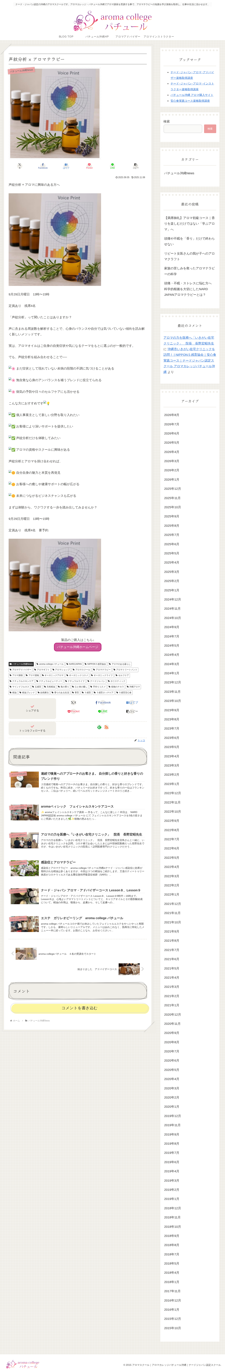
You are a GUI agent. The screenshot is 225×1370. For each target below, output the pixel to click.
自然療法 (44, 692)
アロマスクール (82, 669)
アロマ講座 (17, 675)
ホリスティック (118, 681)
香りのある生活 (61, 692)
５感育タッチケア (105, 692)
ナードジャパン (97, 681)
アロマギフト (43, 669)
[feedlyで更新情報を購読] (99, 727)
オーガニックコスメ (78, 675)
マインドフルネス (20, 687)
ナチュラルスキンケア (22, 681)
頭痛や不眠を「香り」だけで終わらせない (189, 241)
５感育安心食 (125, 692)
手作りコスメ (99, 687)
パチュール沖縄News (22, 664)
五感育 (38, 687)
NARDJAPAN (75, 664)
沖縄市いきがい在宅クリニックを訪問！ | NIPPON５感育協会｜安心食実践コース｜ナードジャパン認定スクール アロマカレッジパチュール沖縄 (189, 360)
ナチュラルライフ (76, 681)
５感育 (88, 692)
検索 (166, 121)
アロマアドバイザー (21, 669)
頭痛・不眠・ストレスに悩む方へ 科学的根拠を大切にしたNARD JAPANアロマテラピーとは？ (189, 288)
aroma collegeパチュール (51, 664)
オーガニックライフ (103, 675)
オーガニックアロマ (53, 675)
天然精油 (51, 687)
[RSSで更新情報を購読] (106, 727)
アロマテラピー (103, 669)
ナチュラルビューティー (50, 681)
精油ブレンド (28, 692)
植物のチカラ (117, 687)
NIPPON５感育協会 (96, 664)
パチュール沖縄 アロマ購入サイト (192, 94)
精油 (14, 692)
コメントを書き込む (80, 1008)
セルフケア (123, 675)
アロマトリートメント (126, 669)
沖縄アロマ (134, 687)
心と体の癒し (81, 687)
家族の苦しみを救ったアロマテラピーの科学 (189, 271)
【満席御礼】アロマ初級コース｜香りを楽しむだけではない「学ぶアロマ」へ (189, 223)
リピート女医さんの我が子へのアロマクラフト (189, 256)
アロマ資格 (33, 675)
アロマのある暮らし (121, 664)
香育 (77, 692)
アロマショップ (62, 669)
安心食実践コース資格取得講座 (190, 100)
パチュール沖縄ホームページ (77, 647)
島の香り (65, 687)
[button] (136, 166)
